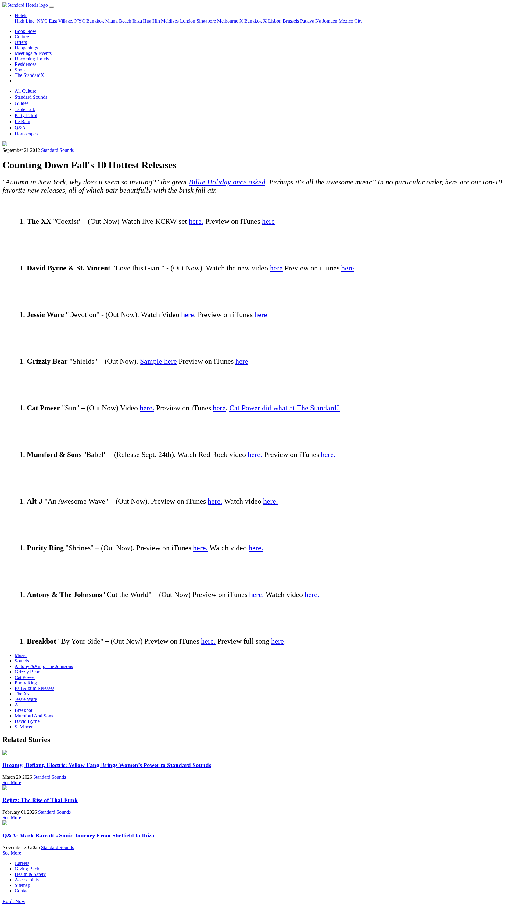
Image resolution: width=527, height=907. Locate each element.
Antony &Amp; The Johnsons (44, 666)
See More (11, 782)
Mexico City (351, 20)
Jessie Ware (26, 699)
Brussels (291, 20)
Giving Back (27, 868)
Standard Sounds (31, 97)
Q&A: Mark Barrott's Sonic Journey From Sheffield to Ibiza (78, 835)
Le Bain (22, 121)
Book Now (25, 31)
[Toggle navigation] (51, 7)
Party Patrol (26, 115)
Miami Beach (118, 20)
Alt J (19, 704)
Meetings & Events (33, 53)
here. (196, 221)
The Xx (22, 693)
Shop (20, 69)
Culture (22, 36)
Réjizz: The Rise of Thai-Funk (40, 800)
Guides (21, 103)
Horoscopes (26, 133)
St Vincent (25, 726)
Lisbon (274, 20)
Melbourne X (230, 20)
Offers (21, 42)
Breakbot (23, 710)
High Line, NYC (31, 20)
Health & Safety (30, 874)
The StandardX (29, 75)
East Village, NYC (67, 20)
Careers (22, 863)
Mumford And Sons (34, 715)
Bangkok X (255, 20)
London (188, 20)
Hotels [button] (21, 15)
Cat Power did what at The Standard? (284, 408)
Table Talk (25, 109)
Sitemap (22, 885)
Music (21, 655)
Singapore (206, 20)
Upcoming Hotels (32, 58)
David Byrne (27, 721)
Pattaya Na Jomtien (318, 20)
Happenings (26, 47)
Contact (22, 890)
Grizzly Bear (27, 671)
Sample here (158, 361)
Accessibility (27, 879)
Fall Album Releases (34, 688)
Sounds (22, 660)
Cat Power (25, 677)
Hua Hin (151, 20)
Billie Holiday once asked (227, 182)
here (268, 221)
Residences (25, 64)
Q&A (20, 127)
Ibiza (137, 20)
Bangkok (95, 20)
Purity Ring (26, 682)
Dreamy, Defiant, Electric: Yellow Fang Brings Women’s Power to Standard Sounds (106, 765)
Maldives (170, 20)
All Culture (25, 91)
